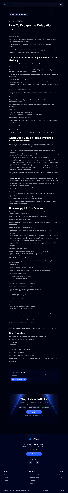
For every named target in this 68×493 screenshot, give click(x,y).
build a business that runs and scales (26, 328)
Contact (61, 475)
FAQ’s (60, 477)
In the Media (32, 480)
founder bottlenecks (24, 64)
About (5, 475)
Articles (31, 483)
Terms (62, 490)
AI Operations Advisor (34, 475)
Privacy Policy (44, 490)
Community (7, 480)
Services (6, 477)
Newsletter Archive (34, 477)
